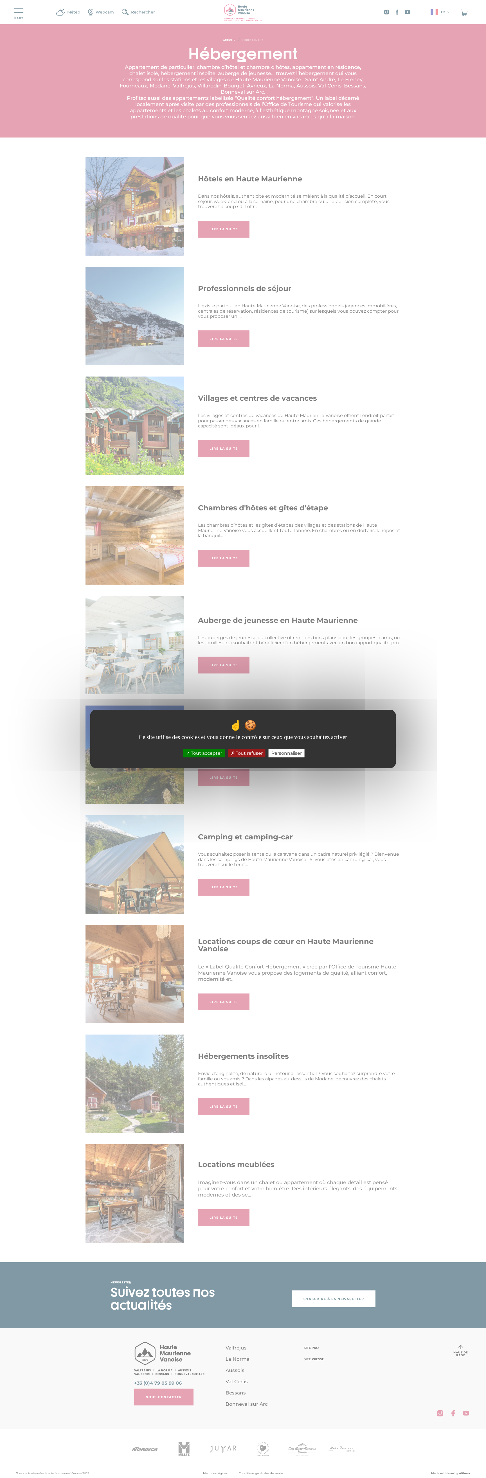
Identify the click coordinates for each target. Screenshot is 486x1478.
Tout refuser (249, 753)
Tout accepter (206, 753)
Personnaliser (286, 753)
